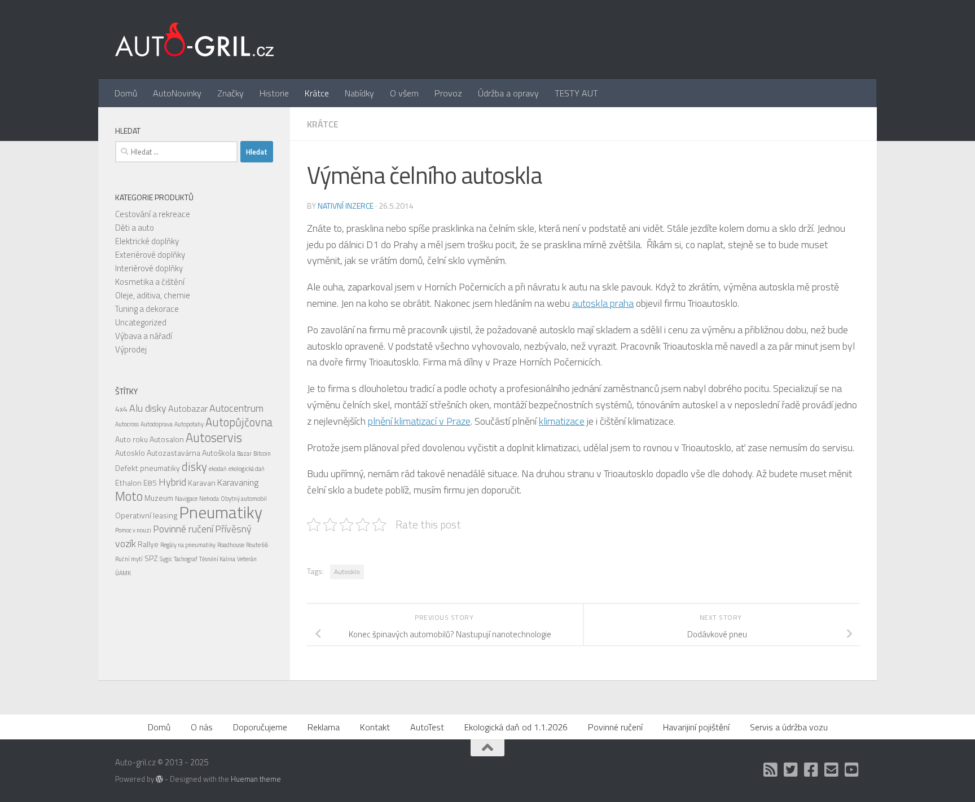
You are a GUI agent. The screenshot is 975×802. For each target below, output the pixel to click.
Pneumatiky (220, 512)
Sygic (166, 558)
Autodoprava (156, 424)
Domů (126, 93)
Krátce (317, 93)
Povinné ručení (183, 528)
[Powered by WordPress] (159, 779)
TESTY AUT (576, 93)
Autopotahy (189, 424)
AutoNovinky (177, 93)
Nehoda (209, 498)
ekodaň (218, 468)
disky (194, 466)
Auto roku (131, 439)
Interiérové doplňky (149, 268)
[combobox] (176, 151)
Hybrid (172, 482)
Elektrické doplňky (147, 241)
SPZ (151, 558)
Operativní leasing (146, 515)
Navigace (186, 498)
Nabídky (359, 93)
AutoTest (427, 727)
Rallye (148, 544)
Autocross (127, 424)
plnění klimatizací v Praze (419, 421)
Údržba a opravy (508, 93)
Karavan (202, 482)
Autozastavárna (173, 453)
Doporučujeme (260, 727)
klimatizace (562, 421)
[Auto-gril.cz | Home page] (194, 39)
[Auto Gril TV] (852, 770)
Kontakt (375, 727)
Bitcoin (262, 453)
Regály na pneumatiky (188, 544)
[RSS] (771, 770)
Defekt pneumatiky (147, 468)
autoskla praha (603, 303)
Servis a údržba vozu (789, 727)
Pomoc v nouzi (133, 530)
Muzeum (158, 498)
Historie (274, 93)
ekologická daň (247, 468)
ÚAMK (123, 573)
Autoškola (218, 453)
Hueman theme (256, 779)
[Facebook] (811, 770)
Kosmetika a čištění (150, 281)
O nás (202, 727)
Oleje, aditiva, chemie (152, 295)
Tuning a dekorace (147, 308)
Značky (230, 93)
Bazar (244, 453)
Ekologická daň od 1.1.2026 (516, 727)
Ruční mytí (129, 558)
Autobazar (188, 408)
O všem (404, 93)
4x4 (121, 409)
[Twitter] (791, 770)
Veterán (247, 558)
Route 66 (257, 544)
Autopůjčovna (239, 422)
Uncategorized (140, 322)
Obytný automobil (244, 498)
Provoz (448, 93)
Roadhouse (230, 544)
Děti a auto (134, 227)
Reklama (324, 727)
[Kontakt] (832, 770)
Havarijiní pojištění (696, 727)
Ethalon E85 (136, 482)
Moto (129, 496)
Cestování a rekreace (152, 214)
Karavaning (237, 482)
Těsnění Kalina (217, 558)
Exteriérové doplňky (150, 254)
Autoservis (214, 437)
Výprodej (131, 349)
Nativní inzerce (346, 205)
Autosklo (347, 571)
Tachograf (185, 558)
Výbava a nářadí (143, 335)
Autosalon (167, 439)
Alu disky (147, 408)
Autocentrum (236, 408)
